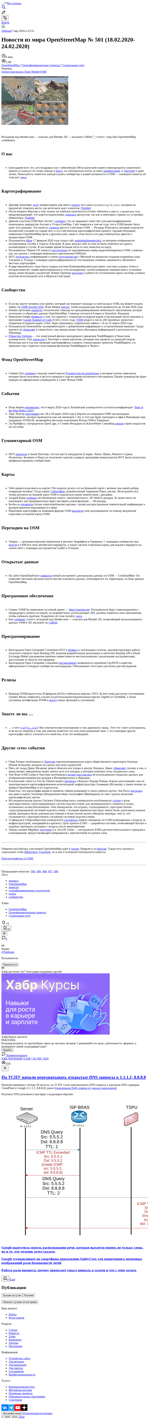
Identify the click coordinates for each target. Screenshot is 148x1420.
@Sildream (7, 952)
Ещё (12, 1279)
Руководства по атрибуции (82, 373)
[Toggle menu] (2, 4)
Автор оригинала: (23, 71)
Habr (21, 1416)
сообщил (60, 221)
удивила (54, 227)
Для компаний (17, 1364)
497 (50, 871)
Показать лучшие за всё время (20, 1302)
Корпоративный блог (22, 1386)
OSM (79, 319)
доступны (46, 829)
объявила (36, 316)
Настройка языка (12, 1413)
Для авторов (16, 1361)
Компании (15, 1339)
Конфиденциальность (22, 1374)
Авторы (13, 1342)
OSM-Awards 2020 (32, 306)
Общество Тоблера (20, 336)
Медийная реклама (20, 1390)
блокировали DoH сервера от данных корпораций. (86, 1088)
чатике (75, 848)
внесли (13, 544)
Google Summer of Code (37, 319)
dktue (29, 240)
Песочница (15, 1346)
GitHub (53, 622)
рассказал (77, 272)
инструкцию (59, 250)
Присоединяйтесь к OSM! (17, 858)
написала (21, 454)
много (53, 700)
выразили (78, 510)
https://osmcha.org (79, 609)
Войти (13, 1314)
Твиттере (129, 170)
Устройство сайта (19, 1358)
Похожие (29, 1295)
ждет (36, 204)
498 (44, 871)
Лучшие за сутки (12, 1295)
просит (65, 306)
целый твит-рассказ (80, 774)
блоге (59, 170)
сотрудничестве (68, 256)
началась (71, 214)
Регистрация (16, 1317)
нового (75, 204)
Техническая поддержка (37, 1413)
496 (56, 871)
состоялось (71, 819)
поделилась (23, 256)
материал (70, 781)
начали (119, 423)
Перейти (7, 1050)
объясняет (29, 329)
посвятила (26, 504)
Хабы (12, 1336)
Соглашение (16, 1371)
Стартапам (15, 1399)
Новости (14, 1333)
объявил (73, 649)
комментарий (112, 170)
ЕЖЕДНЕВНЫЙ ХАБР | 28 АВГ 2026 (25, 1058)
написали (39, 339)
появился (46, 575)
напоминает (32, 407)
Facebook (44, 852)
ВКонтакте (31, 852)
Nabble (86, 208)
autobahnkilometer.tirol (88, 240)
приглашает (32, 413)
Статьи (13, 1329)
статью (116, 800)
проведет (37, 310)
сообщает (20, 619)
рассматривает (68, 662)
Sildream (6, 30)
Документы (16, 1368)
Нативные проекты (20, 1393)
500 (33, 871)
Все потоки (14, 3)
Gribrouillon (58, 491)
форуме (101, 848)
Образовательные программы (27, 1396)
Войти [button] (5, 22)
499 (38, 871)
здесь (23, 177)
